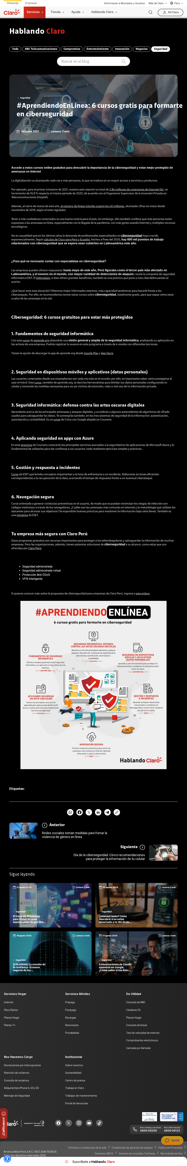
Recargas (70, 1017)
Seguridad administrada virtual (41, 570)
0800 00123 (172, 1130)
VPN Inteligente (32, 579)
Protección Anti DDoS (36, 574)
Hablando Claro (102, 12)
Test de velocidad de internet (142, 1032)
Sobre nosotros (74, 1065)
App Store (107, 353)
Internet (8, 1002)
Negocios (142, 49)
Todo (15, 49)
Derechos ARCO (104, 1153)
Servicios (33, 12)
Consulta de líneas (136, 1025)
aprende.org (41, 340)
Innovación (122, 49)
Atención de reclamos (16, 1072)
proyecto (26, 445)
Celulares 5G (133, 1010)
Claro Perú (34, 548)
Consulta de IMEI (135, 1002)
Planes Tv (9, 1025)
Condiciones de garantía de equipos (132, 1147)
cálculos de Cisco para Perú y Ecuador (67, 239)
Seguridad (160, 49)
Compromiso (72, 49)
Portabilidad (72, 1032)
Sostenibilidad (73, 1072)
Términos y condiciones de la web (87, 1147)
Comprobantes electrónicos (142, 1040)
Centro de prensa (75, 1080)
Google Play (91, 353)
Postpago (70, 1010)
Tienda (55, 12)
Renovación (72, 1025)
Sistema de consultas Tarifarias (137, 1153)
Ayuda (75, 12)
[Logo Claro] (12, 12)
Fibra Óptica (11, 1010)
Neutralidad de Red (171, 1153)
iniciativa (22, 515)
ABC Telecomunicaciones (41, 49)
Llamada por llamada (138, 1048)
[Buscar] (150, 12)
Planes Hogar (11, 1017)
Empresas (31, 3)
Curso (15, 474)
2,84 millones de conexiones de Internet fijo (136, 189)
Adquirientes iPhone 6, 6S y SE (21, 1088)
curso (26, 340)
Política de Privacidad (170, 1147)
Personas (12, 3)
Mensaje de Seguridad (17, 1095)
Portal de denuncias (76, 1103)
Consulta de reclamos (16, 1080)
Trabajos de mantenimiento (81, 1095)
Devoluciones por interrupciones (22, 1065)
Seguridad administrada (37, 566)
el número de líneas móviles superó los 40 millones (92, 206)
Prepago (70, 1002)
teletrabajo (43, 278)
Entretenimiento (98, 49)
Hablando (37, 32)
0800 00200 (148, 1130)
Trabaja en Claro (74, 1088)
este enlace (143, 593)
